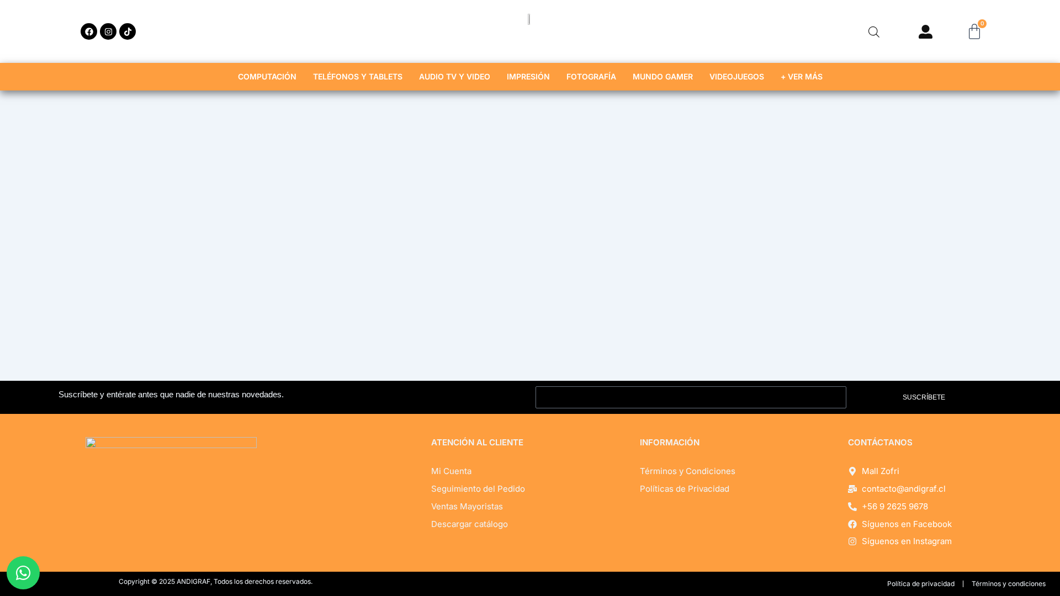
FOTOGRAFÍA (591, 76)
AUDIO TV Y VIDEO (454, 76)
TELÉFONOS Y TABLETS (357, 76)
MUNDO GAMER (663, 76)
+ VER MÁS (802, 76)
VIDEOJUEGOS (736, 76)
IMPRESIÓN (528, 76)
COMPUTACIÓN (267, 76)
